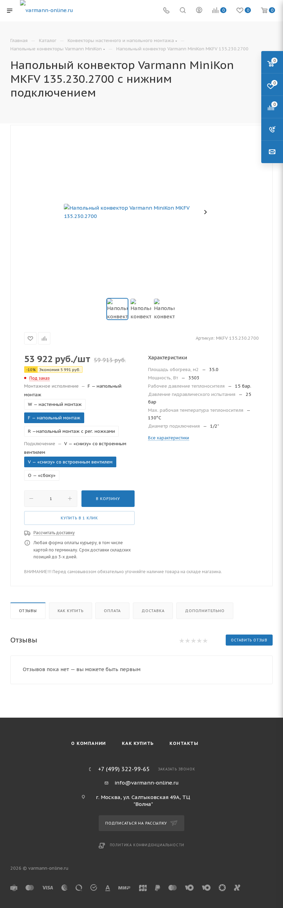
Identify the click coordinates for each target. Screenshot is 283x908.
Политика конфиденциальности (147, 845)
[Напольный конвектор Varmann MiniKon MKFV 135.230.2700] (141, 212)
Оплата (112, 610)
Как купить (71, 610)
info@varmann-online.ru (147, 782)
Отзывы (28, 610)
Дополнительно (204, 610)
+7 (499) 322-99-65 (124, 769)
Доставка (153, 610)
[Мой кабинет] (199, 11)
